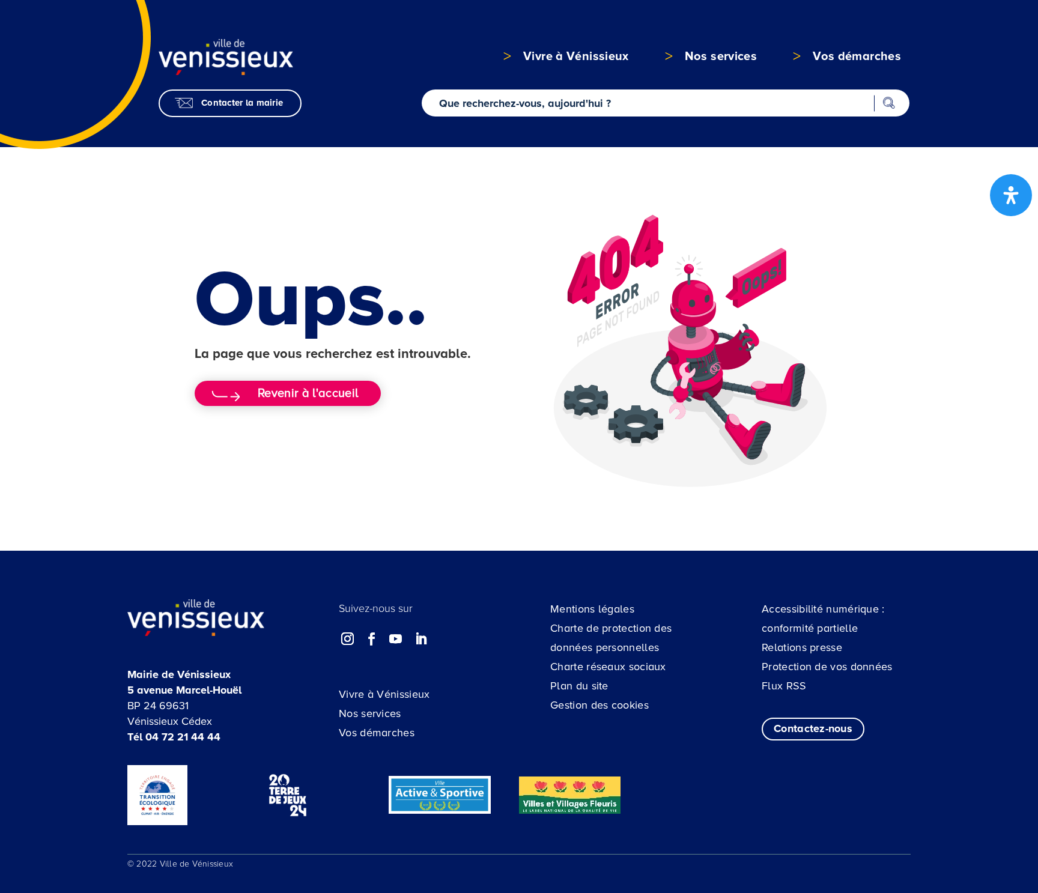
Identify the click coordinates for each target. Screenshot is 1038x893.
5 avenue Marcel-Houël (184, 690)
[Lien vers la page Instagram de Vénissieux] (347, 639)
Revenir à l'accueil (308, 393)
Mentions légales (592, 609)
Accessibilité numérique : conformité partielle (823, 618)
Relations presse (802, 647)
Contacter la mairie (242, 102)
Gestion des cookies (599, 705)
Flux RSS (784, 685)
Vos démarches (376, 732)
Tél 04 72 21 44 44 (173, 736)
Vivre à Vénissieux (384, 694)
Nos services (370, 713)
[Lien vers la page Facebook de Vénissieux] (371, 639)
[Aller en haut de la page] (962, 819)
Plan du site (579, 685)
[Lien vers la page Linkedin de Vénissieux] (420, 639)
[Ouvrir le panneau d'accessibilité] (1011, 195)
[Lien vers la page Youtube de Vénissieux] (395, 639)
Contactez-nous (813, 728)
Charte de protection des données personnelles (611, 638)
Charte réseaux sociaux (608, 666)
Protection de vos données (827, 666)
